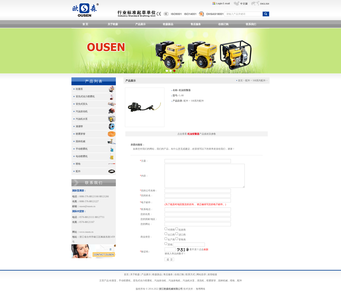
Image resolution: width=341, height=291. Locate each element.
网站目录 (201, 274)
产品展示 (140, 24)
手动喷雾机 (82, 148)
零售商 (182, 239)
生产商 (171, 239)
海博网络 (200, 288)
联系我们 (251, 24)
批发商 (182, 229)
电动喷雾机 (82, 156)
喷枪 (78, 163)
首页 (126, 274)
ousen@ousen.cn (87, 206)
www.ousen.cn (86, 232)
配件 (78, 171)
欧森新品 (168, 24)
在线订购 (223, 24)
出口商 (171, 234)
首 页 (85, 24)
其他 (170, 244)
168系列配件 (259, 80)
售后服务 (196, 24)
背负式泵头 (82, 104)
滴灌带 (79, 126)
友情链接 (212, 274)
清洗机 (200, 280)
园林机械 (80, 141)
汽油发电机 (174, 280)
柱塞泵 (79, 89)
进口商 (182, 234)
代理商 (171, 229)
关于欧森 (113, 24)
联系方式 (190, 274)
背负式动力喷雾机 (85, 96)
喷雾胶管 (80, 134)
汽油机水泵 (82, 119)
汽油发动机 (82, 111)
